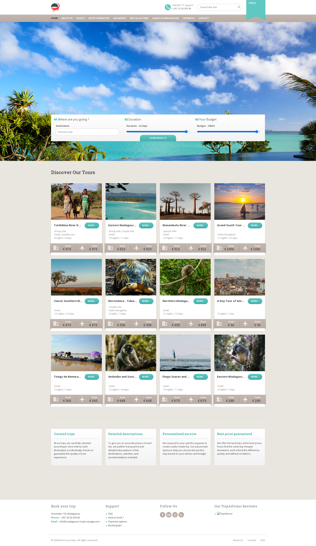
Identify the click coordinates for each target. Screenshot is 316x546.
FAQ (110, 513)
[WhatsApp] (175, 514)
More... (92, 225)
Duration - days (137, 125)
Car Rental (188, 18)
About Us (66, 18)
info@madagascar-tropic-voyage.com (79, 521)
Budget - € (206, 125)
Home (54, 18)
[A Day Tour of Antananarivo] (239, 277)
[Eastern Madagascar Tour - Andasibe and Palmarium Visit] (239, 353)
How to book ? (116, 517)
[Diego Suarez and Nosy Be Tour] (185, 353)
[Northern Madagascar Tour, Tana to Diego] (185, 277)
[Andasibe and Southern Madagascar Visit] (131, 353)
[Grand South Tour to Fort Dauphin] (239, 201)
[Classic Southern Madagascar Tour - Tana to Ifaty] (76, 277)
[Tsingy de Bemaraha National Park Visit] (76, 353)
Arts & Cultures (139, 18)
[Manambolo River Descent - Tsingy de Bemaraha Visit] (185, 201)
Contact (203, 18)
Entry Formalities (99, 18)
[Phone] (181, 514)
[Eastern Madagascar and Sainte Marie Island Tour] (131, 201)
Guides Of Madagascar (165, 18)
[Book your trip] (55, 7)
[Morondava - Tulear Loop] (131, 277)
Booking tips (115, 525)
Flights (80, 18)
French (252, 3)
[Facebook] (162, 514)
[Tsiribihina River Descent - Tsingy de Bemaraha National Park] (76, 201)
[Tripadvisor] (169, 514)
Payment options (117, 521)
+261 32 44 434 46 (181, 8)
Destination (62, 125)
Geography (119, 18)
